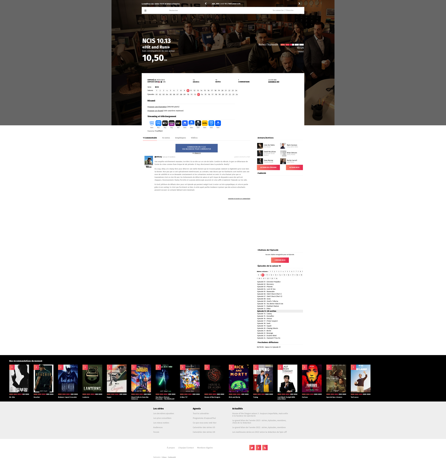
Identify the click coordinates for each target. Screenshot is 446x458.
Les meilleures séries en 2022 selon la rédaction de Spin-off (259, 432)
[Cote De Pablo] (260, 144)
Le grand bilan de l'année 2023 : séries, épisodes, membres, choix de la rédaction (259, 421)
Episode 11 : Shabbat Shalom (268, 306)
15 (205, 91)
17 (212, 91)
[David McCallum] (260, 151)
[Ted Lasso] (361, 392)
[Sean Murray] (260, 159)
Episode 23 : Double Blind (266, 336)
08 (181, 94)
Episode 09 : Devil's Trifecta (267, 301)
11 (191, 91)
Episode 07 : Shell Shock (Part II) (269, 296)
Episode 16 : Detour (264, 319)
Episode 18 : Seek (263, 323)
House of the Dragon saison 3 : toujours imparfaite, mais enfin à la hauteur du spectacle (260, 414)
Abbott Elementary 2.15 (234, 4)
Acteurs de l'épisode (268, 167)
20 (222, 91)
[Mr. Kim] (19, 392)
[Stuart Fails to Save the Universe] (141, 392)
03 (163, 94)
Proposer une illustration (157, 107)
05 (171, 94)
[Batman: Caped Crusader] (68, 392)
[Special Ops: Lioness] (336, 392)
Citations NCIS (280, 260)
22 (229, 91)
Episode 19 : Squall (264, 326)
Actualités (237, 408)
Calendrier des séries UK (204, 432)
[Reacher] (43, 392)
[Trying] (263, 392)
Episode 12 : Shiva (263, 309)
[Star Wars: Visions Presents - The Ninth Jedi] (165, 392)
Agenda (197, 408)
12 (194, 91)
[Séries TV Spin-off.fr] (154, 10)
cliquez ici (197, 153)
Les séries (158, 408)
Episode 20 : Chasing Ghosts (267, 328)
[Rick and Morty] (239, 392)
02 (160, 94)
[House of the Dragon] (214, 392)
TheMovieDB (172, 457)
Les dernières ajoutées (163, 413)
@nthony (158, 157)
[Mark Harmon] (283, 144)
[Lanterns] (92, 392)
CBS (164, 82)
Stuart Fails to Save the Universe (139, 398)
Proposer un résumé (155, 111)
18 (215, 91)
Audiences (158, 427)
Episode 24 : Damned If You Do (268, 338)
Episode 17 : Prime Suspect (267, 321)
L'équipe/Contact (186, 448)
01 (156, 94)
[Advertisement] (269, 113)
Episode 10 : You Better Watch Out (270, 304)
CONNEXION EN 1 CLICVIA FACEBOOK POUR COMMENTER (196, 148)
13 (198, 91)
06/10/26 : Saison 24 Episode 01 (269, 347)
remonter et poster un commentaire (239, 198)
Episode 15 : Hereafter (265, 316)
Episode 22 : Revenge (265, 333)
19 (219, 91)
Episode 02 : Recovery (265, 284)
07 (178, 94)
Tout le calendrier (201, 413)
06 (174, 94)
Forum (156, 432)
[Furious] (312, 392)
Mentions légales (205, 448)
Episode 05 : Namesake (266, 292)
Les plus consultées (162, 418)
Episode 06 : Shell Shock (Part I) (269, 294)
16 (208, 91)
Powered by (151, 131)
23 (233, 91)
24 (236, 91)
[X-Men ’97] (190, 392)
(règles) (301, 51)
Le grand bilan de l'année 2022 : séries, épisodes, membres (259, 427)
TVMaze (164, 457)
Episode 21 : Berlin (264, 331)
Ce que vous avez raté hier (204, 423)
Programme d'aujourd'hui (204, 418)
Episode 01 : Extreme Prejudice (268, 282)
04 (167, 94)
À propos (171, 448)
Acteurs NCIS (294, 167)
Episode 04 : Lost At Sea (266, 289)
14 (201, 91)
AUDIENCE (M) (273, 82)
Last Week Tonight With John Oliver (286, 398)
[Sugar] (117, 392)
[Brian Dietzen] (283, 151)
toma (214, 4)
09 (184, 94)
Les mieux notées (161, 423)
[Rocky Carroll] (283, 159)
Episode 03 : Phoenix (265, 287)
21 (226, 91)
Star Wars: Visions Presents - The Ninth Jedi (165, 398)
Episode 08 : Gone (264, 299)
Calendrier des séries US (204, 427)
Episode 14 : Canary (264, 314)
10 (188, 94)
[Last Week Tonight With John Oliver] (287, 392)
